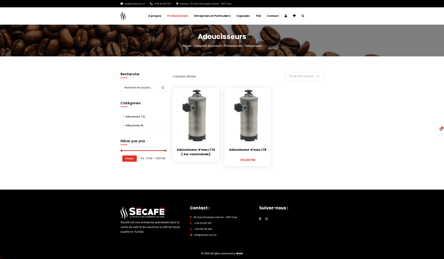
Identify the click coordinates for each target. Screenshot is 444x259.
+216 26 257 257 (162, 3)
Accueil (186, 46)
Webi (239, 253)
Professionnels (233, 46)
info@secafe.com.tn (134, 3)
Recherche (162, 87)
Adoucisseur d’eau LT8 (247, 149)
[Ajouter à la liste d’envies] (212, 96)
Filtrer (129, 158)
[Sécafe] (141, 16)
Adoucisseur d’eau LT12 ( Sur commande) (196, 151)
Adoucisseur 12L (135, 116)
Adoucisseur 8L (135, 125)
